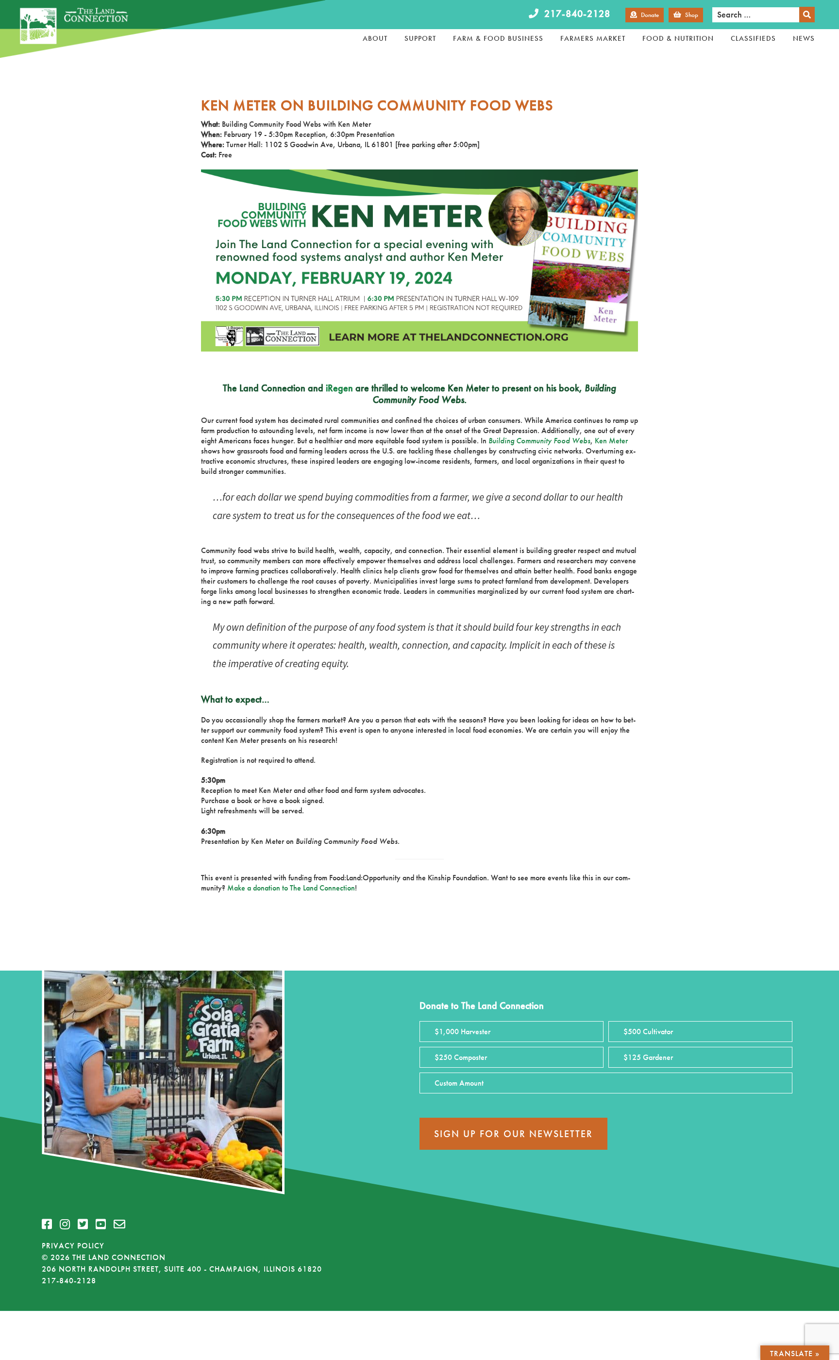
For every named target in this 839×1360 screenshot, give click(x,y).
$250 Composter (461, 1057)
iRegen (339, 388)
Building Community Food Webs (539, 441)
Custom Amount (459, 1083)
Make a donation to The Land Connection (291, 888)
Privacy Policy (73, 1246)
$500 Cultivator (648, 1031)
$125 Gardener (648, 1057)
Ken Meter (611, 441)
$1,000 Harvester (462, 1031)
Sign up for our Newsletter (513, 1133)
